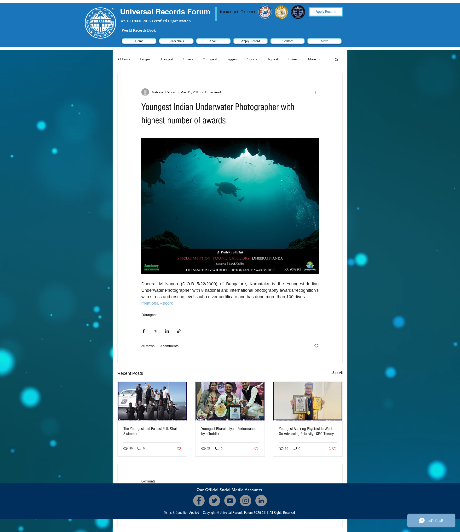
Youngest (210, 59)
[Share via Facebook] (143, 331)
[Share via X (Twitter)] (155, 331)
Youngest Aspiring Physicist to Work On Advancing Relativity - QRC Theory (306, 431)
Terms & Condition (176, 512)
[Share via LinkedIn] (167, 331)
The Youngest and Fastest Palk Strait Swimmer (150, 431)
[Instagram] (245, 500)
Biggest (232, 59)
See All (337, 373)
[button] (336, 59)
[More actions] (316, 92)
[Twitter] (214, 500)
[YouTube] (230, 500)
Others (188, 59)
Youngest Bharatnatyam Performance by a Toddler (228, 431)
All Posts (123, 59)
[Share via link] (179, 331)
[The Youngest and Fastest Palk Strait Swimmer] (152, 401)
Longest (167, 59)
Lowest (293, 59)
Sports (252, 59)
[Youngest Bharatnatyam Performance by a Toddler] (230, 401)
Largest (145, 59)
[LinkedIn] (261, 500)
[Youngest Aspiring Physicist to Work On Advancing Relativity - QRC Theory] (307, 401)
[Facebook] (199, 500)
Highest (272, 59)
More (312, 59)
